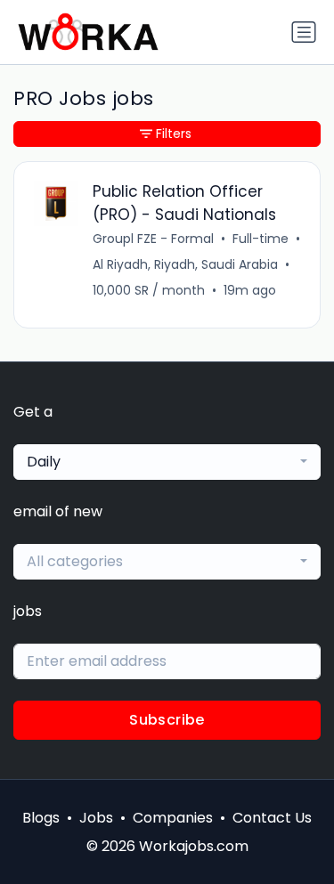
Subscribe (167, 720)
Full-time (260, 238)
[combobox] (167, 462)
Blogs (41, 817)
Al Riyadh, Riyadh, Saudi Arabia (185, 264)
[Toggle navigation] (304, 32)
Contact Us (272, 817)
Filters (173, 133)
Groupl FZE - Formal (153, 238)
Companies (173, 817)
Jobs (96, 817)
